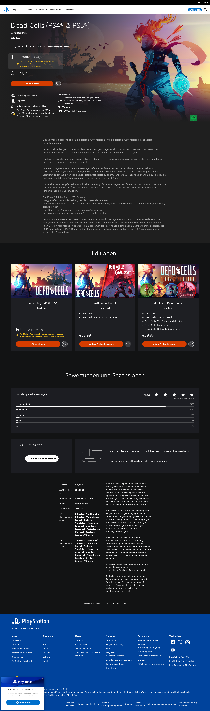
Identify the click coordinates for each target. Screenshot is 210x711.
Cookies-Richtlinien (140, 704)
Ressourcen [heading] (144, 636)
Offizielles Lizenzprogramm (151, 664)
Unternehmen (17, 657)
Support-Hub (112, 640)
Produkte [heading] (48, 636)
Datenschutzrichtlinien (88, 704)
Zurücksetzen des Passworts (119, 660)
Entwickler (142, 660)
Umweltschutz (81, 640)
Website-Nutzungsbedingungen (111, 704)
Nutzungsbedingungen (148, 640)
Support (68, 10)
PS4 (44, 644)
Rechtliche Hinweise (71, 704)
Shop (14, 10)
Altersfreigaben (145, 651)
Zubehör (49, 10)
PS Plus (38, 10)
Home (14, 628)
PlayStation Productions (22, 652)
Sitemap (129, 704)
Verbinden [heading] (175, 636)
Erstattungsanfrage (115, 664)
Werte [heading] (78, 636)
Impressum (16, 640)
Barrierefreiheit (82, 644)
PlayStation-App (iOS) (179, 657)
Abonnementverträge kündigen (189, 704)
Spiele (29, 10)
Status (109, 648)
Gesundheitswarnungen (117, 567)
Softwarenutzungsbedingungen (161, 704)
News (58, 10)
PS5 (21, 10)
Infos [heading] (14, 636)
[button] (42, 458)
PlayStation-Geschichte (22, 661)
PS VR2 (46, 648)
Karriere (15, 644)
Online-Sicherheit (83, 648)
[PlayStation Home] (6, 10)
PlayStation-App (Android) (181, 661)
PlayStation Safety (114, 644)
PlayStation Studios (20, 648)
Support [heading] (110, 636)
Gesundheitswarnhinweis (149, 655)
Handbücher (112, 668)
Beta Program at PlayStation (182, 665)
